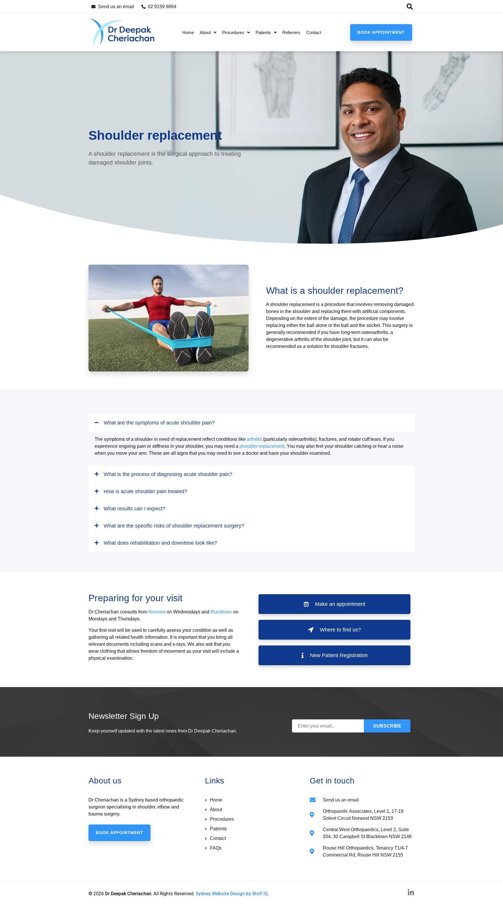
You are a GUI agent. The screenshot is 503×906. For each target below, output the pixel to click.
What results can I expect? (134, 509)
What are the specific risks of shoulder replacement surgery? (174, 526)
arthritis (254, 439)
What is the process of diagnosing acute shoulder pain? (168, 474)
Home (188, 32)
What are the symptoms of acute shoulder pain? (159, 423)
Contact (313, 32)
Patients (263, 32)
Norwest (157, 611)
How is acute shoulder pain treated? (145, 491)
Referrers (291, 32)
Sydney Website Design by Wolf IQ (232, 893)
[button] (409, 6)
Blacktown (221, 611)
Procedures (233, 32)
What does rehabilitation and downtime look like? (160, 543)
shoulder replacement (262, 446)
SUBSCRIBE (387, 725)
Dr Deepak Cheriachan (128, 893)
